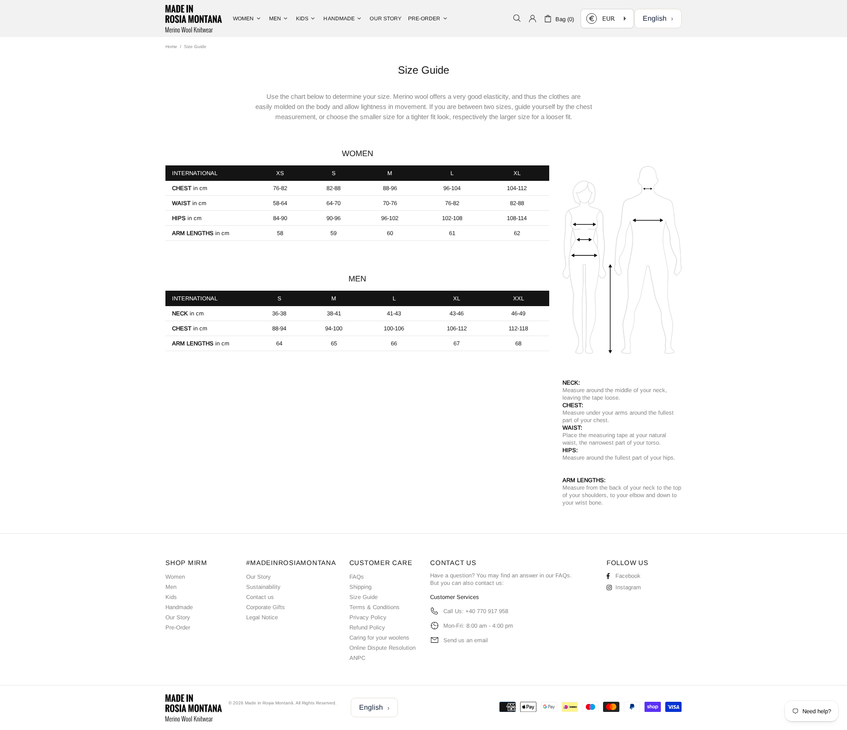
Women (175, 576)
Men (170, 587)
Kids (171, 597)
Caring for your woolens (379, 637)
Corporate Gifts (265, 607)
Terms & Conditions (374, 607)
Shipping (360, 587)
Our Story (177, 617)
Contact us (260, 597)
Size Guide (363, 597)
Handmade (179, 607)
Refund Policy (367, 627)
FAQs (356, 576)
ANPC (357, 658)
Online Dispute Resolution (382, 647)
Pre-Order (177, 627)
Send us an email (465, 640)
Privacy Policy (367, 617)
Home (171, 46)
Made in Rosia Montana (193, 18)
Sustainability (263, 587)
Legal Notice (262, 617)
